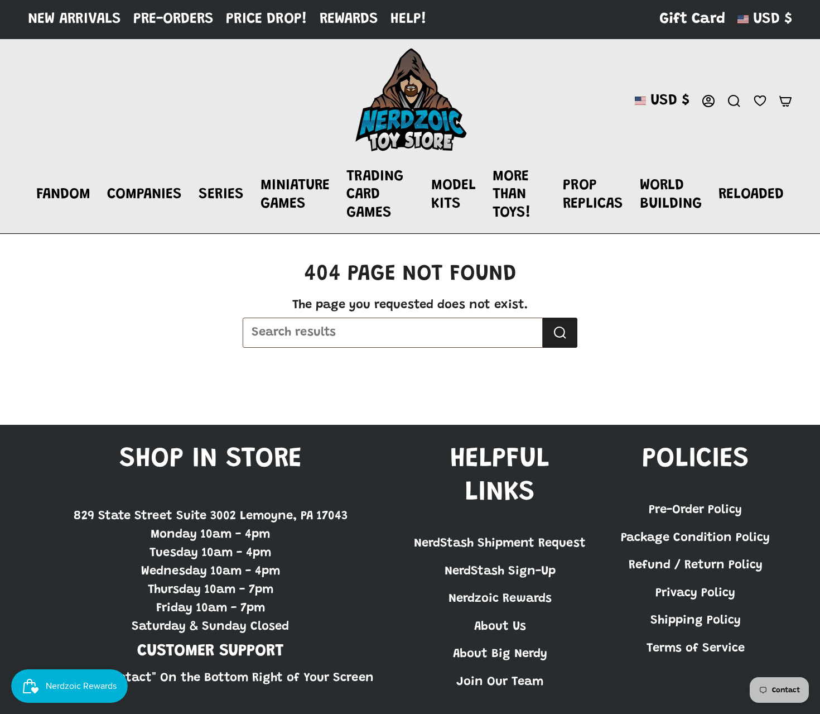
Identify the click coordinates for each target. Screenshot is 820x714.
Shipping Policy (695, 621)
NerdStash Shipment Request (500, 544)
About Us (500, 627)
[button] (63, 195)
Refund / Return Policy (696, 565)
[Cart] (785, 101)
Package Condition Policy (695, 538)
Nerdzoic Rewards (500, 599)
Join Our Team (499, 682)
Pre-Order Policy (695, 510)
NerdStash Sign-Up (500, 572)
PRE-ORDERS (173, 19)
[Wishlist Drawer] (760, 101)
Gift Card (692, 19)
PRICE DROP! (266, 19)
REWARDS (349, 19)
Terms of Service (696, 649)
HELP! (408, 19)
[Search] (560, 333)
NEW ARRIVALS (74, 19)
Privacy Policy (695, 593)
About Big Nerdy (500, 654)
